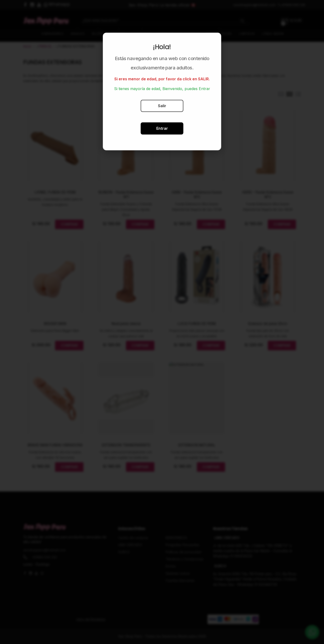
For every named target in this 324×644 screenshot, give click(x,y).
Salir (162, 105)
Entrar (162, 128)
